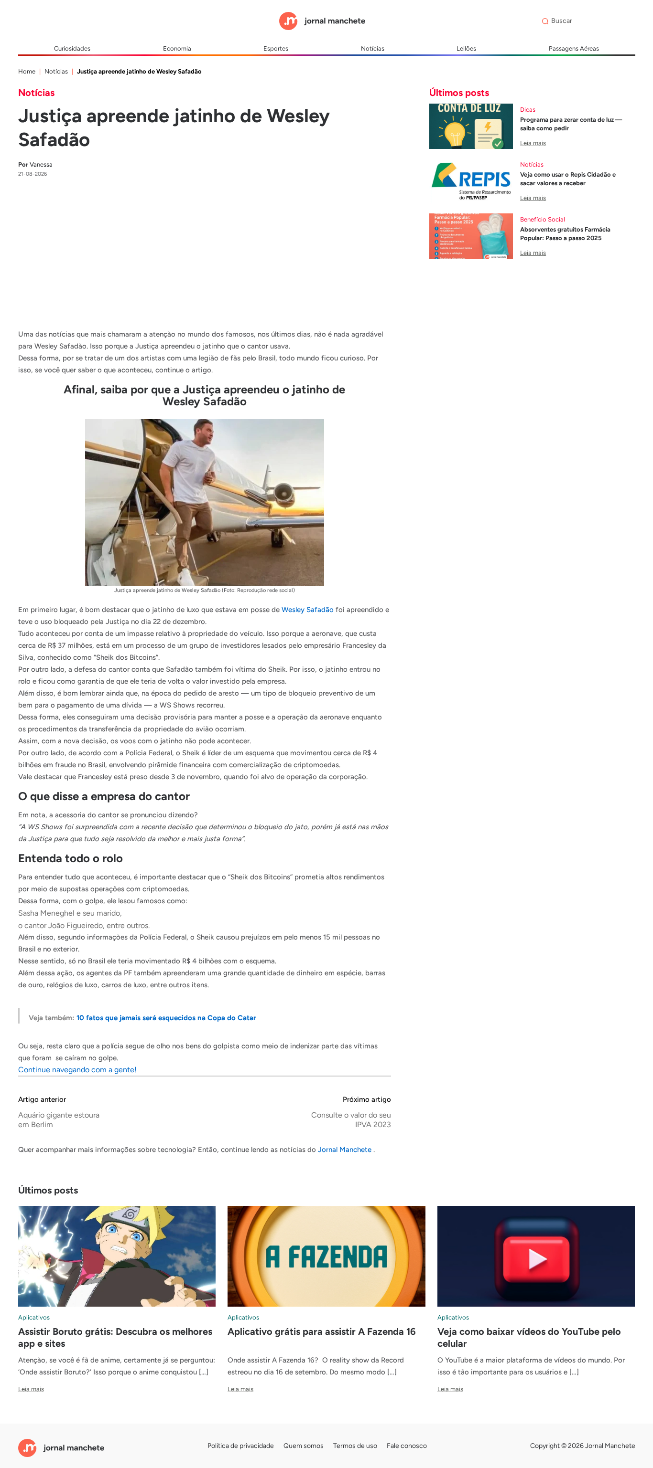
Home (26, 71)
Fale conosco (407, 1446)
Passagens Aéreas (574, 48)
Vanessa (35, 164)
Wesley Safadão (308, 609)
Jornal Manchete (345, 1149)
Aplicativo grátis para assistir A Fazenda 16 (322, 1331)
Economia (177, 48)
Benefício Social (542, 219)
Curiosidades (72, 48)
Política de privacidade (240, 1446)
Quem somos (303, 1446)
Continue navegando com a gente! (77, 1069)
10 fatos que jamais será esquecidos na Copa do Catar (166, 1018)
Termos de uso (355, 1446)
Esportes (275, 48)
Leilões (466, 48)
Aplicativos (34, 1317)
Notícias (372, 48)
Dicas (527, 109)
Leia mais (533, 143)
